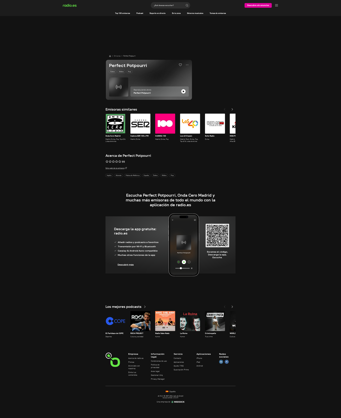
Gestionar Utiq (157, 375)
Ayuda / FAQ (179, 366)
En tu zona (176, 13)
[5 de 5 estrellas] (119, 161)
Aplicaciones (179, 362)
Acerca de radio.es (135, 358)
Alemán (118, 175)
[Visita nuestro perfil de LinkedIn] (221, 361)
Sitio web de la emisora (114, 168)
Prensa (131, 362)
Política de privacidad (155, 366)
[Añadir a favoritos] (180, 65)
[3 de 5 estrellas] (113, 161)
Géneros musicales (195, 13)
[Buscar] (187, 5)
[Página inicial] (110, 56)
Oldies (121, 72)
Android (199, 366)
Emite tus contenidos (132, 374)
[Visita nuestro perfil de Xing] (227, 361)
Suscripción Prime (181, 370)
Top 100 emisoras (122, 13)
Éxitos (112, 72)
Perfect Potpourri (142, 93)
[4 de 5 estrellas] (116, 161)
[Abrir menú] (276, 5)
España (146, 175)
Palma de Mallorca (132, 175)
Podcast (139, 13)
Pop (129, 72)
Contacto (177, 358)
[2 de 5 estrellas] (110, 161)
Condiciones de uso (159, 361)
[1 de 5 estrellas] (107, 161)
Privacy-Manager (158, 379)
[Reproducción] (183, 91)
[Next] (232, 108)
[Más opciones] (187, 64)
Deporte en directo (158, 13)
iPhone (199, 358)
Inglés (109, 175)
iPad (198, 362)
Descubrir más (126, 264)
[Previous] (224, 108)
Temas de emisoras (218, 13)
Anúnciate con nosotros (134, 367)
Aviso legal (155, 371)
